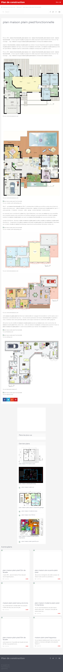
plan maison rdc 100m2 (28, 515)
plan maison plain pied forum (30, 541)
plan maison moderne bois (29, 511)
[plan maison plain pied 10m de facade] (15, 626)
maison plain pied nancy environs (15, 603)
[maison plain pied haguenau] (47, 626)
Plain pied (19, 7)
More (27, 579)
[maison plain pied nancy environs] (15, 591)
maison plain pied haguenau (45, 637)
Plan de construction (13, 2)
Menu (57, 2)
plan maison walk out (28, 487)
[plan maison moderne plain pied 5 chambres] (47, 591)
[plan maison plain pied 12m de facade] (15, 559)
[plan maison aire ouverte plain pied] (47, 559)
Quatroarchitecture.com (9, 7)
